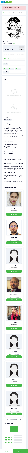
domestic (19, 68)
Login (7, 451)
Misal (14, 43)
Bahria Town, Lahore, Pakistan (11, 58)
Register (21, 451)
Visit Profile (14, 214)
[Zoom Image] (14, 28)
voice (6, 68)
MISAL (6, 63)
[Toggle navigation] (25, 2)
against (12, 68)
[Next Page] (19, 419)
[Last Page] (20, 419)
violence (6, 71)
